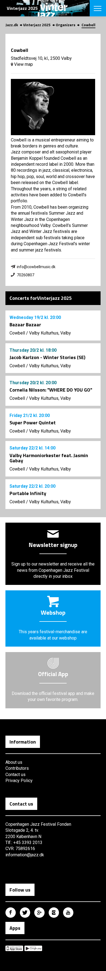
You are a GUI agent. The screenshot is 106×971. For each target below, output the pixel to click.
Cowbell (17, 333)
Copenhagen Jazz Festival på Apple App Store (14, 948)
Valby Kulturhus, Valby (50, 333)
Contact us (15, 774)
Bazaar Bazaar (25, 324)
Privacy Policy (19, 780)
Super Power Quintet (33, 422)
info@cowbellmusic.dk (36, 267)
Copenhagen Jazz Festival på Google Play (33, 948)
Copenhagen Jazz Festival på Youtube (68, 912)
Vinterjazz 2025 (37, 25)
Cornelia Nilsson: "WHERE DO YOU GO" (51, 389)
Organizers (65, 25)
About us (13, 762)
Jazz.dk (11, 25)
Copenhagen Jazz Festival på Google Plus (39, 912)
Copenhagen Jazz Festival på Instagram (54, 912)
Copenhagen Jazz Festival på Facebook (10, 912)
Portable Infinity (28, 493)
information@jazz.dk (24, 854)
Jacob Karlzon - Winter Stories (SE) (47, 357)
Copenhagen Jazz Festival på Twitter (25, 912)
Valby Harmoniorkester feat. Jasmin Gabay (49, 458)
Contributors (17, 768)
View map (23, 64)
